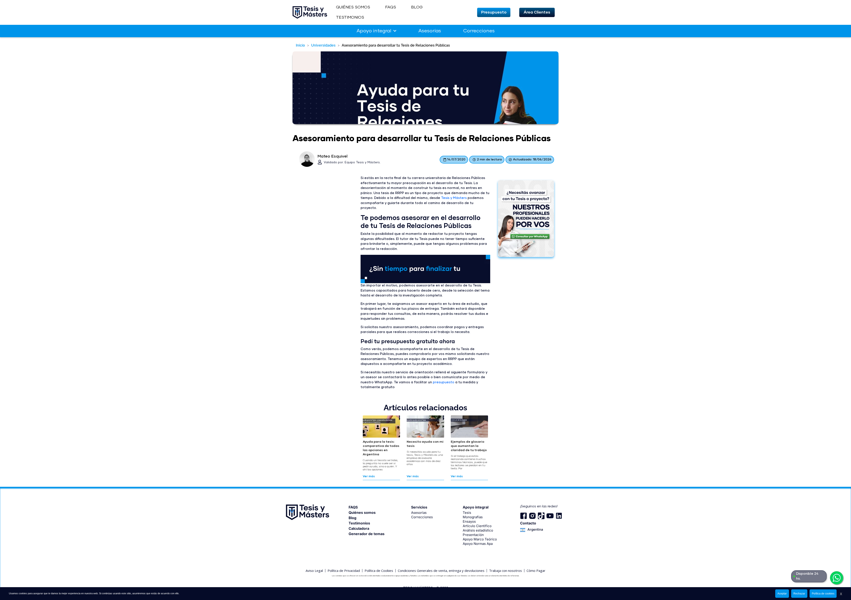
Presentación (473, 535)
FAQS (390, 7)
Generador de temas (367, 534)
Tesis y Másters (454, 198)
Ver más (369, 476)
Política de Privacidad (344, 570)
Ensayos (469, 521)
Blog (352, 518)
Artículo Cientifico (477, 526)
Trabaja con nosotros (505, 570)
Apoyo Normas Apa (478, 544)
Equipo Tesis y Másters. (363, 162)
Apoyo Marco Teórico (480, 539)
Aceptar (782, 593)
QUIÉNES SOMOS (353, 7)
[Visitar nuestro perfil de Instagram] (532, 515)
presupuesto (443, 382)
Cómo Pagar (536, 570)
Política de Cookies (379, 570)
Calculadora (359, 528)
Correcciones (479, 31)
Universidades (323, 45)
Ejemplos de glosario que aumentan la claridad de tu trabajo (469, 446)
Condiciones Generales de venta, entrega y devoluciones (441, 570)
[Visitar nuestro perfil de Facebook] (523, 515)
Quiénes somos (362, 512)
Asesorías (429, 31)
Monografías (473, 517)
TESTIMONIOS (350, 17)
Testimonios (359, 523)
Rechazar (799, 593)
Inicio (300, 45)
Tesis (467, 512)
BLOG (417, 7)
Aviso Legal (314, 570)
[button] (493, 12)
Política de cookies (823, 593)
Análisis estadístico (478, 530)
